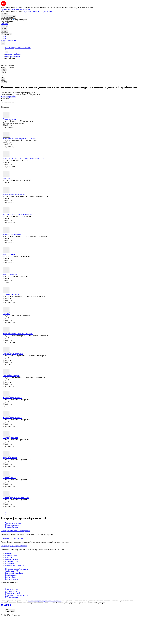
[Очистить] (4, 70)
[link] (4, 31)
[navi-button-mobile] (3, 43)
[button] (3, 36)
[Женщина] (6, 190)
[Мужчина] (6, 115)
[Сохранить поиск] (3, 79)
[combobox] (11, 65)
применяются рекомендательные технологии (44, 601)
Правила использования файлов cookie (38, 11)
